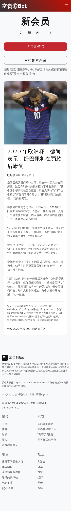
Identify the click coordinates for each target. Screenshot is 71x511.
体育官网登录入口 (12, 461)
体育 (4, 429)
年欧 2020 (13, 329)
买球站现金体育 (11, 472)
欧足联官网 (39, 329)
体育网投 (7, 467)
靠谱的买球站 (10, 477)
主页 (4, 424)
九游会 (41, 461)
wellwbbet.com (15, 370)
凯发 (40, 472)
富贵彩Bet (14, 5)
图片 (4, 439)
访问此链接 (35, 46)
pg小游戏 (7, 488)
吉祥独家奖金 (35, 60)
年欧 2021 (26, 329)
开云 (40, 482)
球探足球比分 (45, 434)
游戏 (4, 434)
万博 (40, 488)
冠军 (40, 467)
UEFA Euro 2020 (46, 207)
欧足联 (11, 175)
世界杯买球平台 (46, 429)
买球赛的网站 (45, 424)
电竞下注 (7, 482)
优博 (40, 477)
